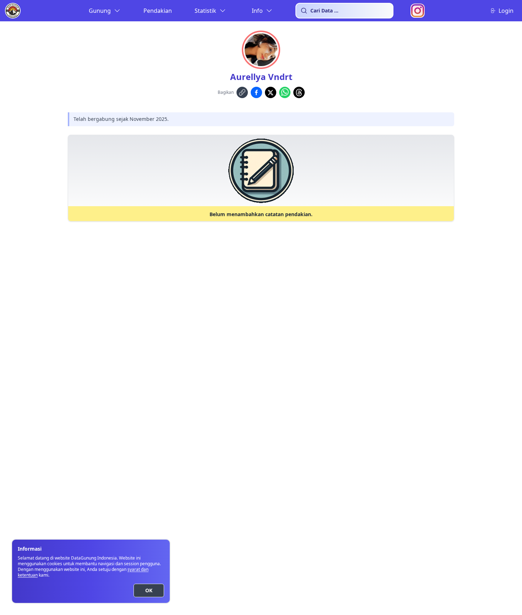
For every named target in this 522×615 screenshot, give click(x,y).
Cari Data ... (324, 10)
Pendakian (157, 11)
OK (148, 590)
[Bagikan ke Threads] (299, 92)
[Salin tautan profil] (242, 92)
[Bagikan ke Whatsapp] (284, 92)
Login (506, 11)
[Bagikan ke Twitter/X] (270, 92)
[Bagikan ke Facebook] (256, 92)
